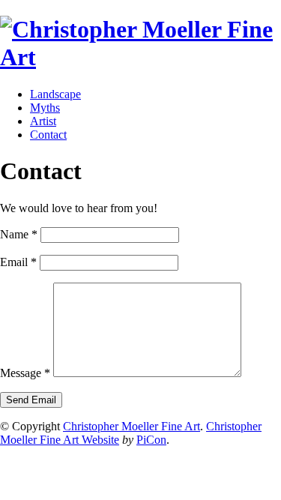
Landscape (55, 94)
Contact (48, 134)
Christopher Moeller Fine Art (131, 426)
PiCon (151, 439)
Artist (43, 121)
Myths (45, 107)
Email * (18, 262)
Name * (18, 234)
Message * (25, 373)
